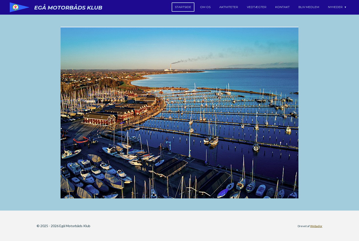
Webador (316, 226)
